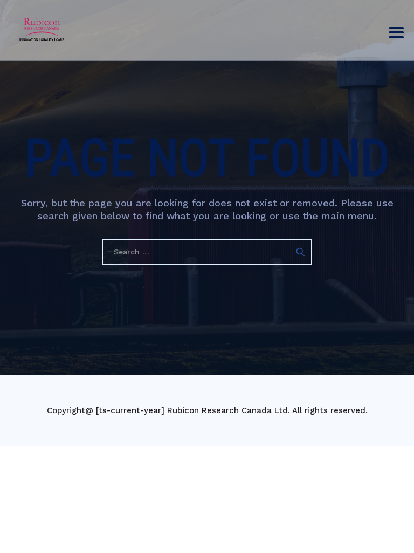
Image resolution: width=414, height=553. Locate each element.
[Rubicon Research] (41, 28)
